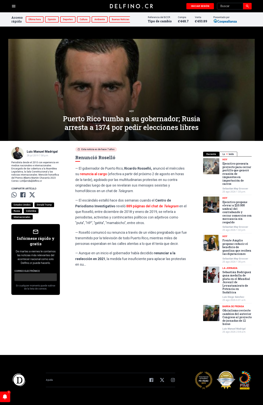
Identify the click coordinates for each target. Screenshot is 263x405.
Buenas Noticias (120, 19)
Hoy (131, 111)
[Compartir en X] (32, 195)
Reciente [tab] (211, 154)
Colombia (31, 211)
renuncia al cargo (93, 174)
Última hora (34, 19)
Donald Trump (44, 204)
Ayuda (49, 380)
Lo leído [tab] (228, 154)
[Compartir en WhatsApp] (14, 194)
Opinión (52, 19)
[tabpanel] (227, 245)
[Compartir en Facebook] (23, 195)
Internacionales (22, 217)
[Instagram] (173, 380)
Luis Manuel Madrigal (233, 328)
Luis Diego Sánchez (233, 297)
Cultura (83, 19)
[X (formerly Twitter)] (162, 380)
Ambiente (99, 19)
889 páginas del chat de (152, 206)
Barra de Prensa (233, 306)
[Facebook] (151, 380)
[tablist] (227, 154)
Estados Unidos (22, 204)
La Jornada (229, 268)
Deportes (68, 19)
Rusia (17, 211)
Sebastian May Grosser (235, 188)
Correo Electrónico (27, 271)
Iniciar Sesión (200, 6)
